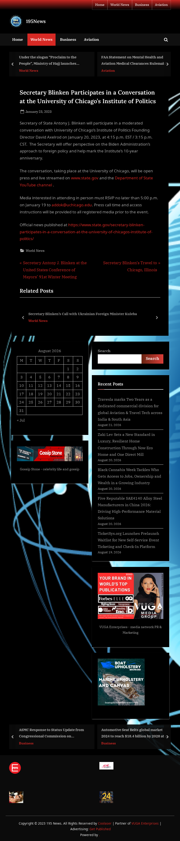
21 (58, 393)
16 (77, 385)
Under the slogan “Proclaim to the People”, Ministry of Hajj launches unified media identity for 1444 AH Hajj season (52, 61)
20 (49, 393)
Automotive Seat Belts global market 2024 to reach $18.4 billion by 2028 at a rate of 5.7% (134, 733)
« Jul (21, 420)
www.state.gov (85, 178)
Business (142, 5)
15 (68, 385)
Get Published (100, 829)
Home (100, 5)
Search (104, 350)
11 (31, 385)
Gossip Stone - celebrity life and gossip (49, 469)
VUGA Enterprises (113, 627)
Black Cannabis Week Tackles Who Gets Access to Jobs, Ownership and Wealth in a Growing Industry (129, 476)
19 (40, 393)
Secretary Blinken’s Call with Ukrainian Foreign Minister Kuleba (82, 313)
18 (31, 393)
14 (58, 385)
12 (40, 385)
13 (49, 385)
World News (119, 5)
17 (21, 393)
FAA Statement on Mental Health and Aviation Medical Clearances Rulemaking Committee (135, 61)
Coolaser (105, 823)
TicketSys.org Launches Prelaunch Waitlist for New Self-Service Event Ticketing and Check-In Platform (128, 540)
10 (21, 385)
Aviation (161, 5)
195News (36, 21)
